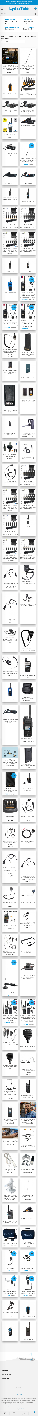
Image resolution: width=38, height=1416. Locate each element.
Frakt (5, 1391)
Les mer (31, 1404)
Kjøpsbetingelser (13, 1391)
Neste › (19, 1347)
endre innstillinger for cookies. (8, 1406)
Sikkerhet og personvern (27, 1391)
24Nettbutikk (22, 1409)
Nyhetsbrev (19, 1394)
